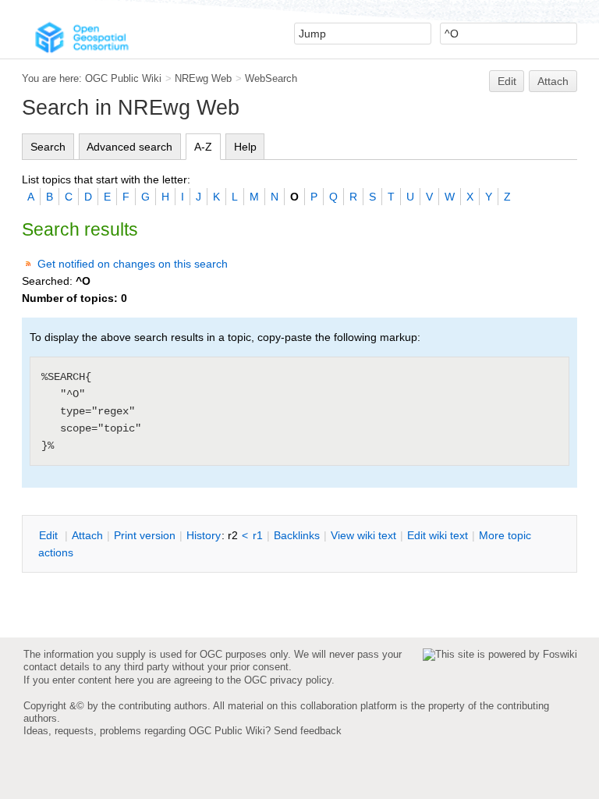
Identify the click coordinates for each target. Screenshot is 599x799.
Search (48, 146)
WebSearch (271, 78)
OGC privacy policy (287, 680)
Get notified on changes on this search (132, 263)
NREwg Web (203, 78)
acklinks (297, 535)
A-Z (203, 146)
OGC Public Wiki (123, 78)
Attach (553, 81)
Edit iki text (437, 535)
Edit (507, 81)
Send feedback (308, 731)
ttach (87, 535)
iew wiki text (363, 535)
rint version (144, 535)
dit (50, 535)
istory (203, 535)
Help (245, 146)
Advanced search (129, 146)
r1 (258, 535)
